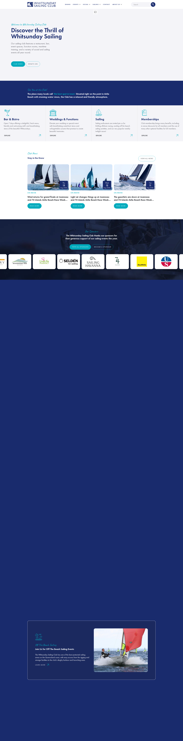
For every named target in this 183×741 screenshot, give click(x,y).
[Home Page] (41, 4)
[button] (76, 4)
